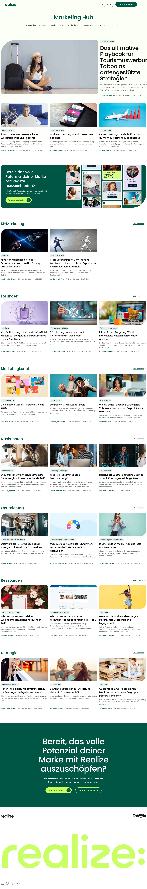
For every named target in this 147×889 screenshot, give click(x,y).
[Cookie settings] (18, 883)
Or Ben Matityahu (59, 491)
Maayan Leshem (59, 422)
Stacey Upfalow (9, 491)
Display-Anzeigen (8, 400)
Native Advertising (8, 130)
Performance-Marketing (59, 328)
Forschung (104, 612)
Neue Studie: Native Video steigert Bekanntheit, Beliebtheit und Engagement (118, 620)
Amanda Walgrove (108, 491)
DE (140, 4)
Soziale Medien (105, 400)
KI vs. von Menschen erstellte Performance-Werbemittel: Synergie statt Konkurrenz (21, 263)
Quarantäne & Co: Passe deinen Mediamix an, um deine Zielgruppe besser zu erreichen (119, 692)
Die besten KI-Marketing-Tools (67, 404)
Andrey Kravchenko (60, 563)
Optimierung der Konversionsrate (13, 540)
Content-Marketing (107, 42)
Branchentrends (106, 130)
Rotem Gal (8, 563)
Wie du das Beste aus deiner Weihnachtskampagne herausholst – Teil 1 (22, 620)
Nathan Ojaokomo (10, 150)
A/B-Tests (5, 328)
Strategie (5, 256)
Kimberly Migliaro (108, 563)
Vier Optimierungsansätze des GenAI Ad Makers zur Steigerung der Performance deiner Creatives (24, 336)
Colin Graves (8, 422)
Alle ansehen (138, 224)
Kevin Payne (106, 150)
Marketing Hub (73, 17)
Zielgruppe (103, 685)
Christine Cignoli (10, 279)
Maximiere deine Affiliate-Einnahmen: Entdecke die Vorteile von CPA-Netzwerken (71, 547)
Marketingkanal (56, 400)
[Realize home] (10, 4)
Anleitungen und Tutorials (11, 612)
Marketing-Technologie (59, 471)
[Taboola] (139, 816)
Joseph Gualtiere (109, 95)
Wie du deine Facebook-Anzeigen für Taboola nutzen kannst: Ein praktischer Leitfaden (121, 408)
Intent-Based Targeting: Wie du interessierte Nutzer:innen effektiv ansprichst (118, 336)
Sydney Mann (107, 708)
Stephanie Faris (58, 279)
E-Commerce (56, 685)
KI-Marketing (31, 25)
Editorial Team (58, 708)
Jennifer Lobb (58, 150)
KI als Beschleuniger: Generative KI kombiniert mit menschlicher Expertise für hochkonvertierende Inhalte (73, 263)
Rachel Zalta (106, 422)
